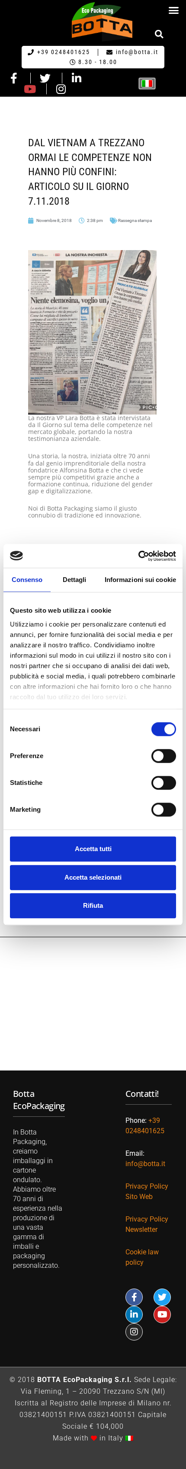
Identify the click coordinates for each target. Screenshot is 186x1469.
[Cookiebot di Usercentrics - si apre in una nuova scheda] (138, 556)
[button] (174, 10)
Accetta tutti (93, 848)
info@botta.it (145, 1164)
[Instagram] (134, 1331)
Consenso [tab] (27, 579)
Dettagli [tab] (75, 579)
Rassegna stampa (135, 220)
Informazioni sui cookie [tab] (140, 579)
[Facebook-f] (134, 1297)
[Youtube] (162, 1314)
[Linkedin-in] (134, 1314)
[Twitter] (162, 1297)
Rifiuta (93, 905)
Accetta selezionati (93, 877)
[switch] (163, 756)
